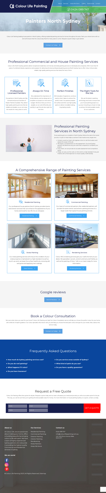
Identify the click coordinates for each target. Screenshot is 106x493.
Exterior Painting (37, 436)
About (60, 3)
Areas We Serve (75, 3)
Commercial (9, 447)
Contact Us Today (51, 45)
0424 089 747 (80, 9)
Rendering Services (75, 268)
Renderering (35, 441)
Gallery (84, 3)
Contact (98, 3)
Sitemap (43, 473)
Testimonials (90, 3)
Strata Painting (28, 268)
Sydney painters (10, 443)
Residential (21, 447)
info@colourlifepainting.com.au (67, 434)
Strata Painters (36, 444)
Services (65, 3)
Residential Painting (28, 216)
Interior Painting (36, 439)
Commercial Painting (75, 215)
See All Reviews (51, 299)
